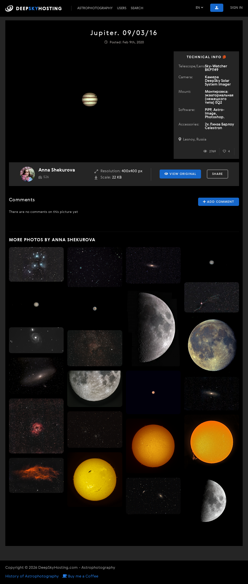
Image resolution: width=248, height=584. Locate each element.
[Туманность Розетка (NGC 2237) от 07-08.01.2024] (36, 425)
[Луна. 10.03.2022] (153, 327)
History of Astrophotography (32, 576)
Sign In (236, 7)
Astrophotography (95, 8)
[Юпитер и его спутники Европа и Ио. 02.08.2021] (211, 262)
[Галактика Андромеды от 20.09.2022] (36, 376)
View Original (182, 174)
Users (121, 8)
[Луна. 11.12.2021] (211, 500)
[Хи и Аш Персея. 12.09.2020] (94, 429)
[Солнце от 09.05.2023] (153, 446)
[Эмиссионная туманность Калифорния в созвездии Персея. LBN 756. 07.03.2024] (36, 475)
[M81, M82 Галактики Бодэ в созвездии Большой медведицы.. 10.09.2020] (153, 496)
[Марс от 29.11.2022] (153, 392)
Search (137, 8)
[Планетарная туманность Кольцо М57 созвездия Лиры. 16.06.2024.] (94, 267)
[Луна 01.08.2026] (211, 344)
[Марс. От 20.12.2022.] (94, 308)
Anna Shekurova (57, 170)
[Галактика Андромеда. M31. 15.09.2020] (153, 265)
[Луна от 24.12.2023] (94, 389)
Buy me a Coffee (82, 576)
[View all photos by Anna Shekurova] (27, 174)
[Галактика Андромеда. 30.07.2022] (211, 393)
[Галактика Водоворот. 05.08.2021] (36, 340)
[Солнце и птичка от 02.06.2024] (94, 479)
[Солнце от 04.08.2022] (211, 442)
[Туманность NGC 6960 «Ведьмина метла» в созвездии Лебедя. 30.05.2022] (211, 297)
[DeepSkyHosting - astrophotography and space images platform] (37, 8)
